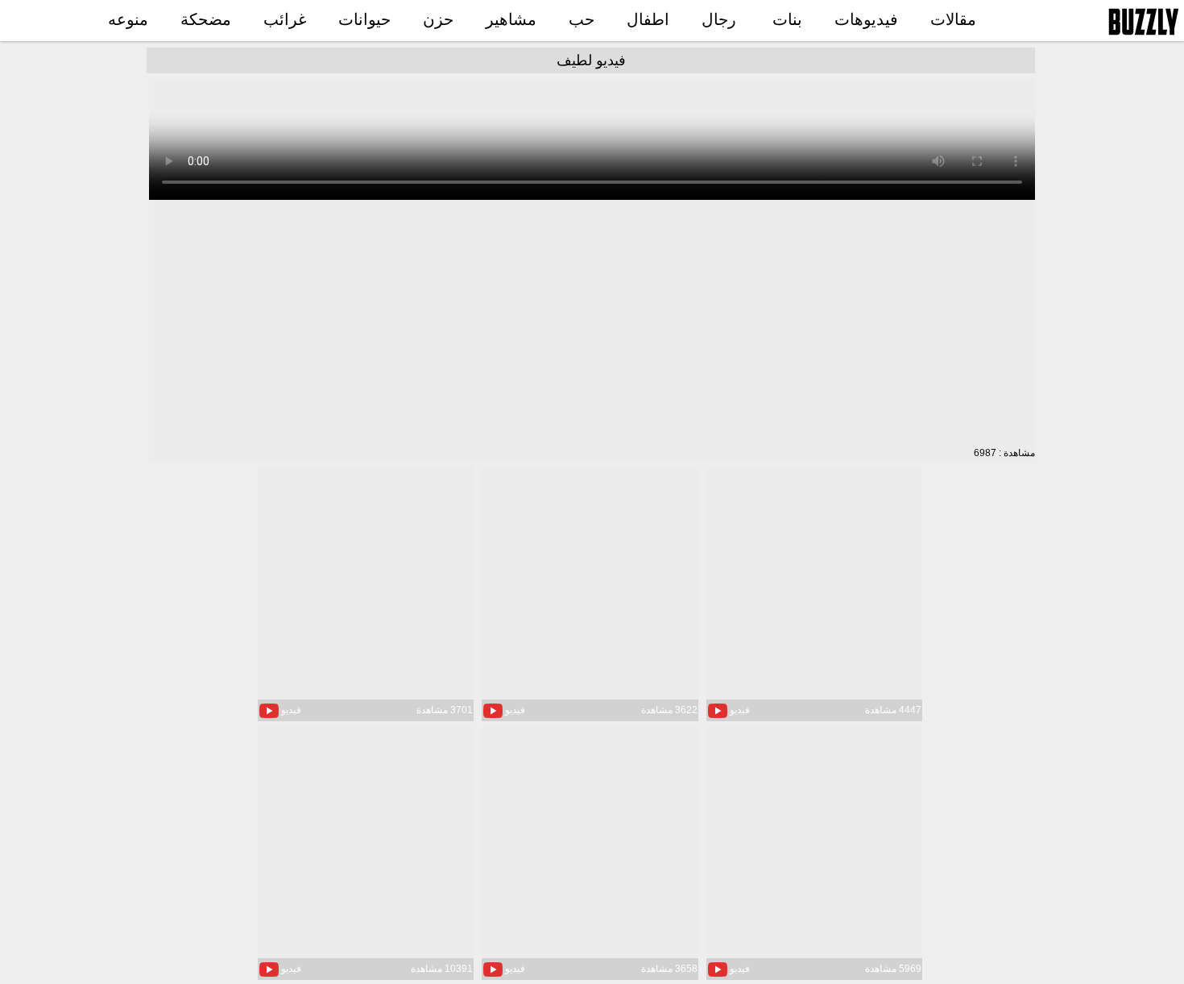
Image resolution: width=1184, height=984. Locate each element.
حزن (438, 19)
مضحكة (205, 19)
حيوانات (364, 19)
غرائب (284, 19)
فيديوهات (866, 19)
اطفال (648, 19)
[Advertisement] (592, 324)
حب (581, 19)
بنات (787, 19)
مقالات (953, 19)
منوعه (128, 19)
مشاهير (511, 19)
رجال (719, 19)
